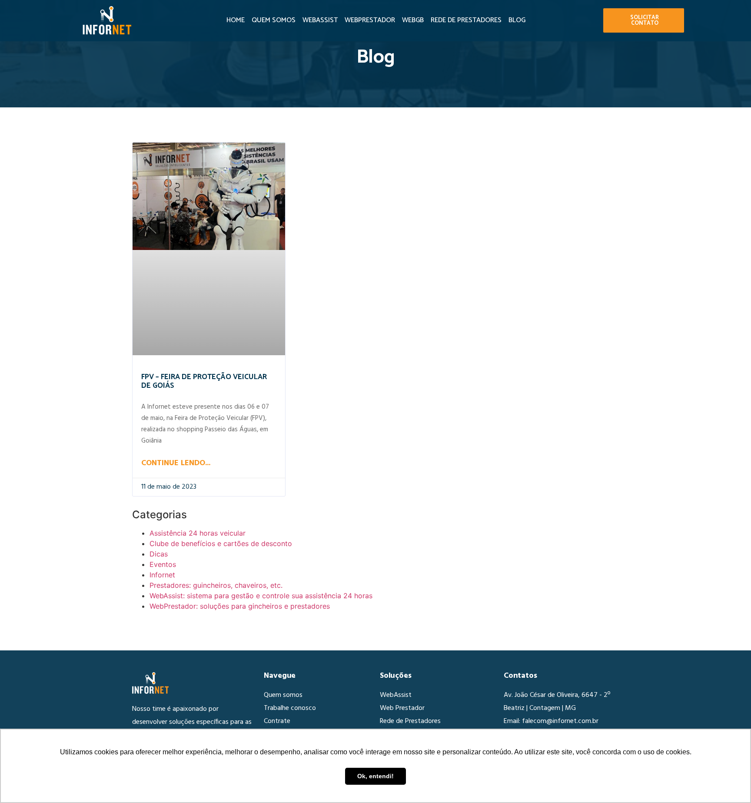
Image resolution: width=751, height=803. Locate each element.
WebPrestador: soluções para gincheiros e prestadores (240, 606)
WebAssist (320, 20)
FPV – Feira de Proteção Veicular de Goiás (204, 381)
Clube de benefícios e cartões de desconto (221, 543)
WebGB (413, 20)
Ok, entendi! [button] (375, 776)
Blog (516, 20)
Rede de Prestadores (466, 20)
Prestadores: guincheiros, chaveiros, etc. (216, 585)
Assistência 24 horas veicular (198, 533)
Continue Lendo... (175, 463)
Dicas (159, 554)
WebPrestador (370, 20)
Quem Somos (274, 20)
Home (235, 20)
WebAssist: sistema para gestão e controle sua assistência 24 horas (261, 595)
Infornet (162, 574)
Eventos (163, 564)
